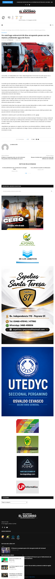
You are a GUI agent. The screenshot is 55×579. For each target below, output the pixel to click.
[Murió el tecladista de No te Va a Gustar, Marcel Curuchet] (4, 560)
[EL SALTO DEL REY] (14, 175)
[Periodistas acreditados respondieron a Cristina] (4, 575)
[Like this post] (29, 139)
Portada (3, 30)
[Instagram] (27, 4)
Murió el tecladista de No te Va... (15, 559)
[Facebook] (25, 4)
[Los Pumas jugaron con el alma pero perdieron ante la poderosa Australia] (4, 567)
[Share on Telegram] (36, 139)
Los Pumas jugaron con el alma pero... (16, 566)
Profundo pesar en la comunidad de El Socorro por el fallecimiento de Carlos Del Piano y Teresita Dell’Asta (31, 573)
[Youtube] (29, 4)
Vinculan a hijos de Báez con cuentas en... (40, 167)
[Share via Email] (38, 139)
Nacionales (4, 32)
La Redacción (10, 40)
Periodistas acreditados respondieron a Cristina (15, 574)
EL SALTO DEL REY (14, 185)
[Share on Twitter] (33, 139)
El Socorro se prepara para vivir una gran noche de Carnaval (29, 564)
